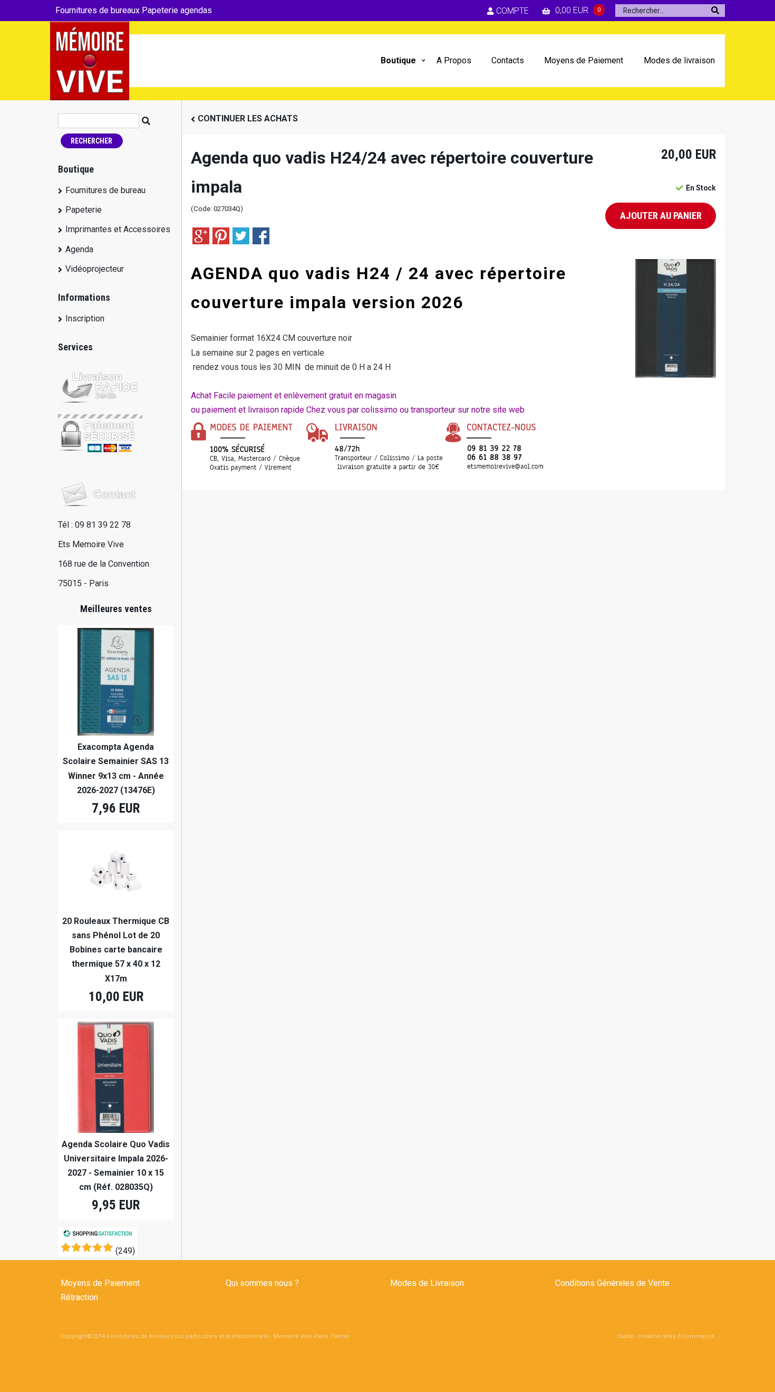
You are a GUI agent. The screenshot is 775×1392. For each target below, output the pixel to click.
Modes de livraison (679, 60)
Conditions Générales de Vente (612, 1283)
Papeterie (83, 210)
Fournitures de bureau (105, 190)
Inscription (84, 318)
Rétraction (79, 1297)
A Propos (454, 60)
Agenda (79, 249)
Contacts (507, 60)
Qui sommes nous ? (262, 1283)
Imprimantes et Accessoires (117, 229)
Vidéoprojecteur (94, 269)
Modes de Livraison (427, 1283)
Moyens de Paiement (583, 60)
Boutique (398, 60)
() (125, 1251)
